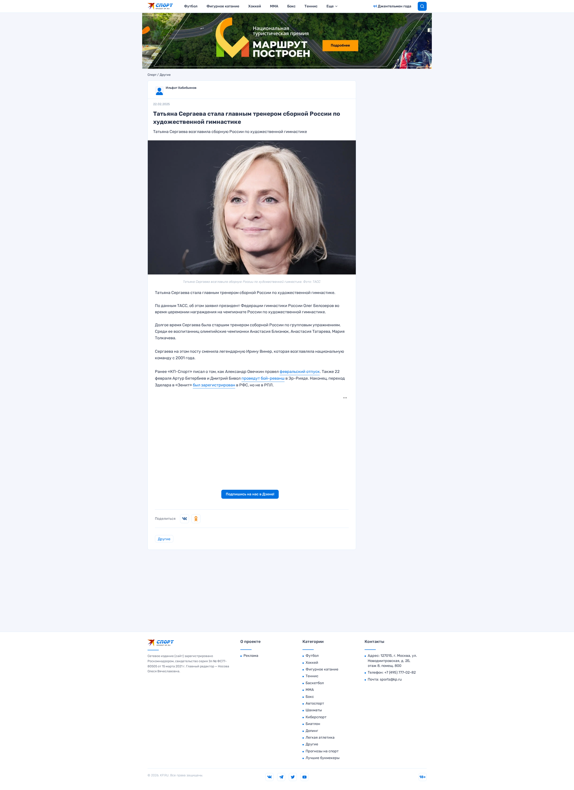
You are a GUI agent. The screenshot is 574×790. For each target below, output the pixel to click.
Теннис (310, 6)
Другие (165, 75)
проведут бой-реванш (263, 378)
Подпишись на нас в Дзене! (250, 494)
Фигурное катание (223, 6)
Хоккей (254, 6)
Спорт (152, 75)
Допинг (312, 731)
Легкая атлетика (320, 737)
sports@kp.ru (391, 679)
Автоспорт (315, 703)
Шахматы (314, 710)
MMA (274, 6)
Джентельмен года (394, 6)
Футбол (191, 6)
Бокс (291, 6)
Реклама (251, 655)
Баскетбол (315, 683)
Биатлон (313, 724)
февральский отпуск (300, 371)
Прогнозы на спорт (322, 751)
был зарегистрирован (214, 385)
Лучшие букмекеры (322, 758)
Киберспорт (316, 717)
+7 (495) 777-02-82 (400, 672)
